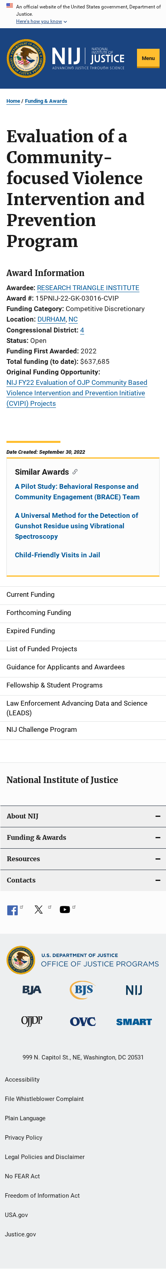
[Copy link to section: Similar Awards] (73, 471)
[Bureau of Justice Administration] (32, 996)
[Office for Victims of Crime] (83, 1027)
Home (13, 101)
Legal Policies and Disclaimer (45, 1157)
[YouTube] (68, 912)
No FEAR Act (22, 1176)
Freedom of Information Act (42, 1195)
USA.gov (16, 1215)
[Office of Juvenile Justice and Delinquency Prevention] (31, 1028)
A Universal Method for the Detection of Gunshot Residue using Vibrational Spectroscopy (76, 525)
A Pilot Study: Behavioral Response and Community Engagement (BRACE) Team (77, 491)
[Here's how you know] (83, 14)
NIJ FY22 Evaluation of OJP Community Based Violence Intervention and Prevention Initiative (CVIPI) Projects (76, 392)
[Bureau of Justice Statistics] (83, 1001)
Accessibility (22, 1079)
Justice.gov (20, 1234)
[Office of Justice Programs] (26, 58)
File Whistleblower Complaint (44, 1099)
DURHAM (51, 319)
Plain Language (25, 1118)
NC (73, 319)
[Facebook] (15, 912)
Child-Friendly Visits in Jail (57, 555)
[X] (41, 912)
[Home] (88, 58)
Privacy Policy (23, 1137)
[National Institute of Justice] (134, 996)
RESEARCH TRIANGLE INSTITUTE (88, 288)
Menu (148, 58)
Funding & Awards (46, 101)
